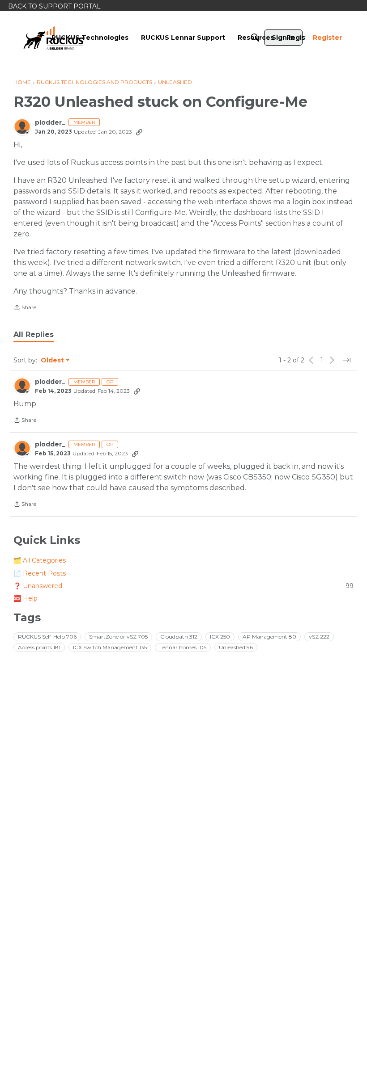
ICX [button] (220, 636)
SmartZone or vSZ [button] (118, 636)
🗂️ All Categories (39, 560)
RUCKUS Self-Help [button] (47, 636)
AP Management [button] (269, 636)
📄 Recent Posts (39, 573)
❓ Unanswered (183, 586)
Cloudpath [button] (178, 636)
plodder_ (50, 122)
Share (24, 308)
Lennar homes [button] (182, 647)
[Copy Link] (139, 132)
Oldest (53, 360)
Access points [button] (39, 647)
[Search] (255, 37)
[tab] (33, 334)
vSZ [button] (319, 636)
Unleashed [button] (236, 647)
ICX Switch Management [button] (110, 647)
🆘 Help (25, 598)
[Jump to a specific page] (346, 360)
